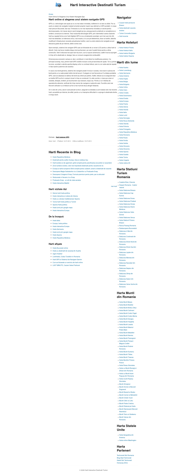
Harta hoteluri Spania (126, 56)
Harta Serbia (123, 143)
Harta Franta (123, 104)
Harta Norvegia (124, 118)
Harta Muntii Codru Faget (128, 313)
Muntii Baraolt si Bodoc (127, 392)
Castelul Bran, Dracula (127, 182)
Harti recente (123, 36)
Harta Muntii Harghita (126, 322)
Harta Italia (56, 220)
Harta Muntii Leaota (126, 324)
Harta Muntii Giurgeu (126, 319)
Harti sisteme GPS (62, 137)
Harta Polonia (124, 126)
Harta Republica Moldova (61, 157)
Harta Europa (123, 101)
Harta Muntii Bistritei (126, 305)
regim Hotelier (57, 254)
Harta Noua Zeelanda (126, 121)
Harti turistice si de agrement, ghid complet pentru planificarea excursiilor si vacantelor (82, 163)
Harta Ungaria (124, 160)
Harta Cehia (123, 87)
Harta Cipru (123, 90)
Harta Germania (58, 229)
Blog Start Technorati (124, 458)
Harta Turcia (123, 157)
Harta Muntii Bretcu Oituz (127, 308)
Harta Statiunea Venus (127, 217)
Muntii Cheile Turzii (126, 398)
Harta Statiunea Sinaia (127, 204)
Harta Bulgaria (124, 84)
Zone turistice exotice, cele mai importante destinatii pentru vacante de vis (78, 166)
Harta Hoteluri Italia (126, 50)
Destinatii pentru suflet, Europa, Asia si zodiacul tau (70, 160)
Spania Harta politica (60, 205)
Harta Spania (57, 235)
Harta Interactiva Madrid (61, 183)
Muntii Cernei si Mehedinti (128, 395)
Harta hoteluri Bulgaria (127, 53)
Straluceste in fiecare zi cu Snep (64, 177)
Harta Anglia (123, 79)
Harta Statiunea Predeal (127, 201)
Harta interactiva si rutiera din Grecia (65, 196)
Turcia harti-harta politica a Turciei (64, 202)
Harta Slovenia (124, 149)
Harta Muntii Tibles (125, 354)
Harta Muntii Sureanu (126, 351)
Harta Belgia (123, 81)
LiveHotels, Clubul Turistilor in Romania (66, 256)
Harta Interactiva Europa (61, 210)
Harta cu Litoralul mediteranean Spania (66, 199)
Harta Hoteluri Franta (126, 47)
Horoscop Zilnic (122, 463)
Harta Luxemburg (125, 70)
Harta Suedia (123, 154)
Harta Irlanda (123, 109)
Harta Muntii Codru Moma (128, 316)
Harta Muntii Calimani (126, 310)
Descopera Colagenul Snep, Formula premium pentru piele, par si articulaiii (79, 174)
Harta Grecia (123, 107)
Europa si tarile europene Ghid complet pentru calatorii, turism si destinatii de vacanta (82, 168)
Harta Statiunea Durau (127, 198)
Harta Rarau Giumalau (127, 365)
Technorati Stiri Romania (125, 455)
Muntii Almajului (124, 384)
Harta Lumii (123, 115)
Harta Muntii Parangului (127, 338)
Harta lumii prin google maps (62, 207)
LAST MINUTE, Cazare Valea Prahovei (66, 265)
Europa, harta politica (60, 223)
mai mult (114, 186)
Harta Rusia (123, 138)
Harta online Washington (127, 440)
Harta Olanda (123, 123)
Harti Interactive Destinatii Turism (98, 4)
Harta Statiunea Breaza (127, 190)
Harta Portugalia (125, 129)
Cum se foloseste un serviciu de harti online (68, 262)
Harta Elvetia (123, 98)
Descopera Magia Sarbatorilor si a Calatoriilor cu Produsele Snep (75, 171)
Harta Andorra (124, 76)
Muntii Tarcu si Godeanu (127, 414)
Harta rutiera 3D (124, 163)
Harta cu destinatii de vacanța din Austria (67, 251)
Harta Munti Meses (125, 302)
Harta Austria (123, 67)
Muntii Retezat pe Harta (127, 406)
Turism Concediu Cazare (127, 33)
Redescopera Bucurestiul (128, 228)
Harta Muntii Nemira (126, 335)
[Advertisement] (83, 281)
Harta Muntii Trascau (126, 357)
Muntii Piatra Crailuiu (126, 403)
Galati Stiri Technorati (124, 460)
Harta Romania (124, 135)
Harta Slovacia (124, 146)
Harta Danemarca (125, 95)
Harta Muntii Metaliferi (126, 332)
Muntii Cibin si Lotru (126, 400)
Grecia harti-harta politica (61, 193)
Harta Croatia (123, 93)
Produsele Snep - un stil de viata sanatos (67, 180)
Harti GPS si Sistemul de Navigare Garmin (67, 259)
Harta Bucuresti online (60, 248)
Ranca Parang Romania (127, 225)
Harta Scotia (123, 140)
